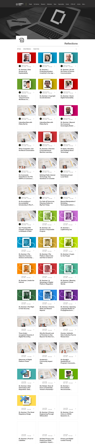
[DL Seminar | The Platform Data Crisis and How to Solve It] (47, 242)
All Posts (19, 48)
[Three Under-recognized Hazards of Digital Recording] (26, 321)
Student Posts (36, 48)
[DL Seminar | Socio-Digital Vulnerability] (68, 84)
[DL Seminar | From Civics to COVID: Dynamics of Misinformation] (68, 400)
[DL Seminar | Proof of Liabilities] (26, 427)
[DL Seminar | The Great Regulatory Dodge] (26, 400)
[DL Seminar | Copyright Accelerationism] (47, 84)
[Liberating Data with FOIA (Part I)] (47, 110)
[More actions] (34, 66)
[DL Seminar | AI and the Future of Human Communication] (68, 57)
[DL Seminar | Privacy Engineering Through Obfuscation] (47, 400)
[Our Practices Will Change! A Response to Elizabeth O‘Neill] (26, 216)
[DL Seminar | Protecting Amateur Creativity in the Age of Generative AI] (47, 57)
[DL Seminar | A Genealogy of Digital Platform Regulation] (47, 268)
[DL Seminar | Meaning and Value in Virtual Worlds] (68, 268)
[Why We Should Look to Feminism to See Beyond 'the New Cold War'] (47, 321)
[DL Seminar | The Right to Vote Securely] (26, 295)
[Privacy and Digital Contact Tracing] (68, 427)
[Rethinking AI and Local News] (68, 163)
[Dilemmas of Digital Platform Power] (26, 347)
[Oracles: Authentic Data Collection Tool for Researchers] (68, 321)
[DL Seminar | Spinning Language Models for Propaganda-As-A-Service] (68, 295)
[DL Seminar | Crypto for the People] (68, 242)
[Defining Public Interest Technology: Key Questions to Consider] (47, 163)
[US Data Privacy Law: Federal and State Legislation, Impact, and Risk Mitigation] (47, 427)
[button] (76, 49)
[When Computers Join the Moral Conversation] (26, 137)
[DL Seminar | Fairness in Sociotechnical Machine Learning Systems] (47, 137)
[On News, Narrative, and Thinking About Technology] (68, 137)
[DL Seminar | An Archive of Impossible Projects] (47, 216)
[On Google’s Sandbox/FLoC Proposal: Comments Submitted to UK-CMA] (68, 347)
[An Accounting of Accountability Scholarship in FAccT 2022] (26, 189)
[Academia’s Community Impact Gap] (47, 347)
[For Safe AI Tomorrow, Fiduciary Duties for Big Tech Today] (47, 189)
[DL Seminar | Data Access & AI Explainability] (26, 57)
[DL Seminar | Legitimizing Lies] (68, 216)
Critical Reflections (27, 48)
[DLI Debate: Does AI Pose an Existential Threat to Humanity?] (47, 374)
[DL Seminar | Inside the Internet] (26, 268)
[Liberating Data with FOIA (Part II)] (26, 110)
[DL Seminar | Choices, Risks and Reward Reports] (47, 295)
